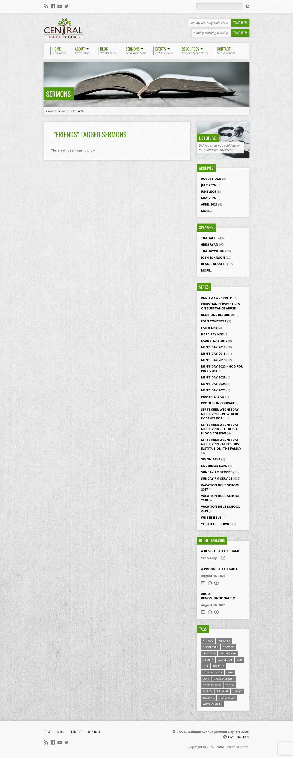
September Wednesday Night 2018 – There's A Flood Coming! (220, 429)
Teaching (208, 697)
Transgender (227, 697)
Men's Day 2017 (213, 347)
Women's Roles (212, 703)
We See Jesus (211, 517)
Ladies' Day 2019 (214, 341)
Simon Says (210, 459)
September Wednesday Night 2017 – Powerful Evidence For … (220, 413)
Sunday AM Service (216, 472)
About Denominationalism (218, 596)
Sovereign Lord (214, 466)
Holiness (218, 666)
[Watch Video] (203, 583)
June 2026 (208, 191)
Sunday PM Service (216, 478)
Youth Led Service (216, 524)
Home (50, 111)
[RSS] (46, 6)
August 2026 (211, 179)
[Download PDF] (223, 558)
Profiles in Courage (218, 403)
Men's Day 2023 (213, 377)
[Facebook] (53, 6)
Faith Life (209, 328)
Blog (60, 731)
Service (237, 691)
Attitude (208, 640)
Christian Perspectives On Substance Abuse (220, 306)
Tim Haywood (212, 251)
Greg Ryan (209, 244)
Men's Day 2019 (213, 360)
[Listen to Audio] (210, 583)
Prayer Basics (212, 397)
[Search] (247, 7)
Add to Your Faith (217, 298)
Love (206, 678)
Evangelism (225, 659)
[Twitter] (66, 6)
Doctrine (228, 647)
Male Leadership (223, 678)
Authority (224, 640)
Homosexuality (212, 672)
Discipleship (210, 647)
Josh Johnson (213, 257)
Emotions (209, 653)
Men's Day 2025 (213, 390)
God (239, 659)
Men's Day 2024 (213, 384)
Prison (229, 685)
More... (207, 211)
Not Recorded (212, 685)
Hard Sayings (212, 334)
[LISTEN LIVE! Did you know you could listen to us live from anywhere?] (223, 155)
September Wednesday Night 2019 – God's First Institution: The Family (221, 444)
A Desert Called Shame (220, 551)
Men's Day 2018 (213, 353)
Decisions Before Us (218, 315)
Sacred (207, 691)
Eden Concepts (213, 321)
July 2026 (208, 185)
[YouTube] (59, 6)
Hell (205, 666)
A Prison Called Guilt (219, 569)
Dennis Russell (213, 264)
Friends (78, 111)
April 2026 (209, 204)
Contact (94, 731)
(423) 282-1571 (238, 737)
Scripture (222, 691)
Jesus (230, 672)
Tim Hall (208, 238)
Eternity (208, 659)
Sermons (58, 94)
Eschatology (228, 653)
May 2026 (208, 198)
